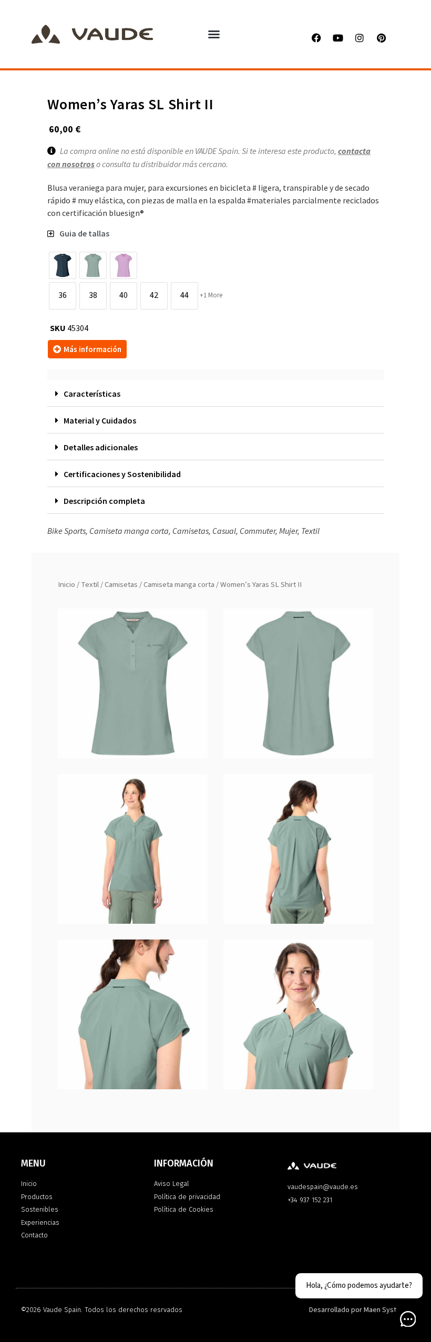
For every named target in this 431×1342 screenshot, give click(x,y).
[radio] (62, 265)
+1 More (211, 295)
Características (92, 393)
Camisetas (121, 584)
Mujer (288, 530)
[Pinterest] (381, 37)
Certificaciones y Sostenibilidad (122, 474)
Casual (224, 530)
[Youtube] (338, 37)
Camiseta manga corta (178, 584)
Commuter (257, 530)
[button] (213, 34)
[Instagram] (359, 37)
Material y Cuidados (100, 420)
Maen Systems (387, 1310)
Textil (90, 584)
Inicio (66, 584)
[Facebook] (316, 37)
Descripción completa (104, 500)
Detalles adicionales (101, 447)
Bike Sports (66, 530)
